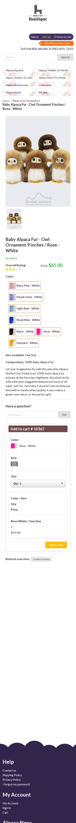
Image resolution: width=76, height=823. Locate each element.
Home (6, 100)
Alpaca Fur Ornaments (26, 100)
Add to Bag (56, 544)
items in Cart (62, 36)
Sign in (35, 36)
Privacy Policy (12, 779)
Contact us (9, 770)
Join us (46, 36)
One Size (14, 464)
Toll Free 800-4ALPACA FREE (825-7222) (46, 48)
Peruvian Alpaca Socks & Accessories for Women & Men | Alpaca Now (37, 9)
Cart (5, 812)
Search (65, 57)
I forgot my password (16, 784)
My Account (10, 803)
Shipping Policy (12, 775)
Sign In (7, 808)
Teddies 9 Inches (41, 559)
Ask (64, 414)
